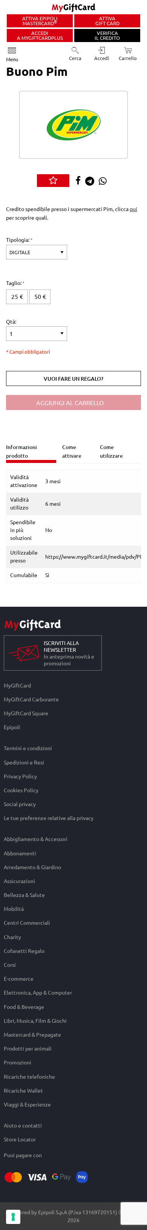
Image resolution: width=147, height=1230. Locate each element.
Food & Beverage (24, 1006)
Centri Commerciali (27, 922)
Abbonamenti (20, 853)
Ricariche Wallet (23, 1090)
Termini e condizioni (28, 748)
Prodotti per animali (28, 1048)
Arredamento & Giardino (32, 867)
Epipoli (12, 727)
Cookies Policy (21, 790)
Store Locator (20, 1139)
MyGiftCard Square (26, 713)
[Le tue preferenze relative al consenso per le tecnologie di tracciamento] (13, 1217)
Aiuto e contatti (23, 1125)
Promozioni (17, 1062)
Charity (12, 936)
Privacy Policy (20, 776)
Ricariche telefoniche (29, 1076)
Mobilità (14, 909)
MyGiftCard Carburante (31, 699)
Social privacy (20, 804)
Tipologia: (18, 239)
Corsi (10, 964)
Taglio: (14, 282)
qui (133, 208)
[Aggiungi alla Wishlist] (53, 180)
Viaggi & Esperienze (27, 1104)
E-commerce (19, 978)
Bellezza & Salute (24, 895)
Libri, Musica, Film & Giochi (35, 1020)
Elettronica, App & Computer (38, 992)
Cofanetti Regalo (24, 950)
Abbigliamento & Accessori (35, 838)
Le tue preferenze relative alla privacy (48, 818)
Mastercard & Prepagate (32, 1034)
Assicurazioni (19, 880)
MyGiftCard (17, 685)
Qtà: (11, 321)
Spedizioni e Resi (24, 762)
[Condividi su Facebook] (79, 181)
